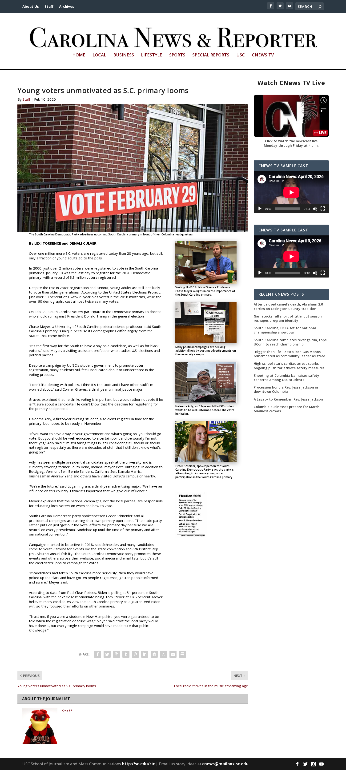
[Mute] (315, 208)
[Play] (259, 208)
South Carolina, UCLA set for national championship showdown (285, 330)
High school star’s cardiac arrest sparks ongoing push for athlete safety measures (289, 365)
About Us (30, 6)
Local (99, 55)
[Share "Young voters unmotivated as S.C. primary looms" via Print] (182, 654)
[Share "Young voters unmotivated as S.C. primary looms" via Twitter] (107, 654)
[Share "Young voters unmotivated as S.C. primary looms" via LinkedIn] (144, 654)
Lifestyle (151, 55)
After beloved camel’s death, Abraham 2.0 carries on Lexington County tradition (288, 306)
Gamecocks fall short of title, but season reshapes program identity (288, 318)
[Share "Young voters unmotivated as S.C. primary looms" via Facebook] (97, 654)
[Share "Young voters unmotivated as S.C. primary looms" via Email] (173, 654)
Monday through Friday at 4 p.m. (291, 145)
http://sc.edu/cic (138, 763)
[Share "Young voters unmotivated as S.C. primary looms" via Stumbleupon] (163, 654)
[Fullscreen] (322, 208)
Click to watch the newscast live (291, 141)
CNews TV (263, 55)
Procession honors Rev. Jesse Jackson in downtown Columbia (286, 389)
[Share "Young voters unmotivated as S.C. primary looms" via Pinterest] (135, 654)
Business (123, 55)
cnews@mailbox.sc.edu (225, 763)
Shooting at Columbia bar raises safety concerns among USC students (286, 377)
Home (78, 55)
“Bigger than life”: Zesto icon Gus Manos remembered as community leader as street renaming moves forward (290, 354)
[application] (291, 192)
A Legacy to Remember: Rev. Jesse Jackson (288, 399)
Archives (66, 6)
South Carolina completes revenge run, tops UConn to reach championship (290, 342)
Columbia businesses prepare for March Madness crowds (286, 409)
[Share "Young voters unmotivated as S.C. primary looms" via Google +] (116, 654)
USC (240, 55)
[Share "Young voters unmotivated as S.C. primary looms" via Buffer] (154, 654)
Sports (177, 55)
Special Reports (210, 55)
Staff (48, 6)
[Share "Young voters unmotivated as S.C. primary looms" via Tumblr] (126, 654)
